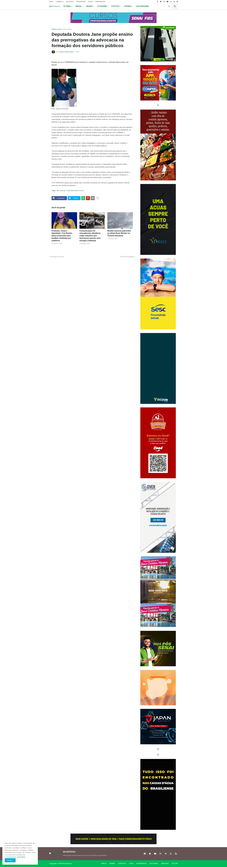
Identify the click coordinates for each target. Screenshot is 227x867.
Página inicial (56, 29)
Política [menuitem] (115, 6)
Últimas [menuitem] (67, 6)
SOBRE (112, 863)
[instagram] (164, 1)
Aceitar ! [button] (10, 860)
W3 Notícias (67, 863)
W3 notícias (67, 29)
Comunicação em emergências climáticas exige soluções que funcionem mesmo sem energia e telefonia (89, 236)
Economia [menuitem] (102, 6)
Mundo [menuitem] (89, 6)
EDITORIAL (154, 863)
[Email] (93, 198)
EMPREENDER (100, 1)
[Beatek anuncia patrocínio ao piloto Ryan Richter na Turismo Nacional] (120, 220)
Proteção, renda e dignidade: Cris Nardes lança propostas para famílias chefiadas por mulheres (62, 236)
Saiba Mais (21, 857)
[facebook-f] (157, 1)
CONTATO (122, 863)
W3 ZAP (175, 863)
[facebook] (145, 854)
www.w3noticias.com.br (75, 190)
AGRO (51, 1)
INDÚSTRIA (70, 1)
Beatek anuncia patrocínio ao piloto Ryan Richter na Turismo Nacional (119, 233)
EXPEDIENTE (141, 863)
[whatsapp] (171, 1)
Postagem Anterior (57, 257)
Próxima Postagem (127, 257)
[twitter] (161, 1)
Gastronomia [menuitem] (142, 6)
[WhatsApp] (83, 198)
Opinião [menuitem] (127, 6)
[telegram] (174, 1)
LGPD (131, 863)
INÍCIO (103, 863)
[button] (169, 6)
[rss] (177, 1)
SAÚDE (90, 1)
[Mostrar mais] (97, 198)
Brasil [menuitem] (79, 6)
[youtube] (167, 1)
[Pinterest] (88, 198)
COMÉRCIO (59, 1)
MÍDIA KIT (165, 863)
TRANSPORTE (81, 1)
